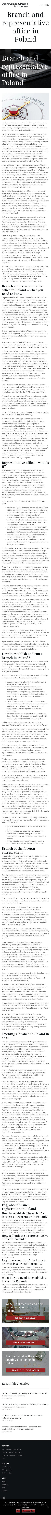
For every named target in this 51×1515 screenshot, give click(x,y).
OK (18, 1511)
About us (5, 1484)
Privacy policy (7, 1470)
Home (4, 1481)
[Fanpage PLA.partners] (4, 1497)
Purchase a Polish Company (12, 1452)
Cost (3, 1458)
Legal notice (6, 1467)
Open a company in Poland (11, 1449)
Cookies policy (7, 1473)
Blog (3, 1487)
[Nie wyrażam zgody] (48, 1507)
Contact (4, 1490)
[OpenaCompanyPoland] (15, 5)
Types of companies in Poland (12, 1455)
